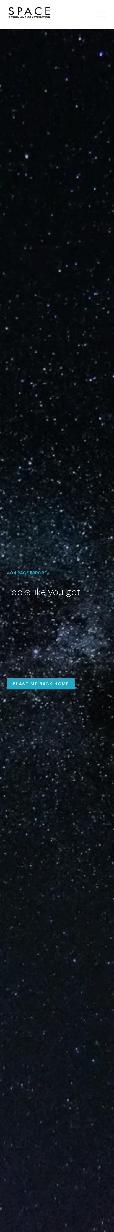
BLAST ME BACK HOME (41, 684)
